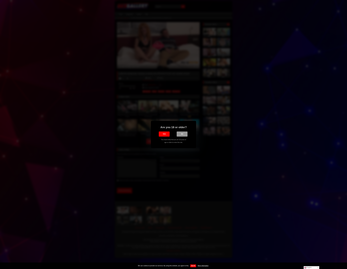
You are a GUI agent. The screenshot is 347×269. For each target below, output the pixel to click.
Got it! (193, 265)
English (309, 267)
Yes (164, 134)
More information (203, 265)
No (182, 134)
